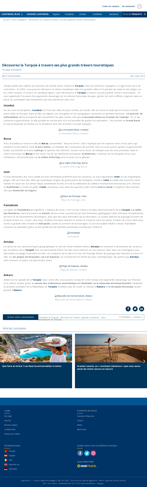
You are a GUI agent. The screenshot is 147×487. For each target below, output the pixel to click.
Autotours (114, 14)
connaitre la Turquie (49, 317)
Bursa (45, 143)
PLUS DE (132, 14)
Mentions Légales (11, 425)
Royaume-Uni (14, 464)
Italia (10, 460)
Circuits (82, 14)
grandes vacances (90, 317)
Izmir (117, 176)
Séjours (56, 14)
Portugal (12, 451)
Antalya (95, 246)
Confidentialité (10, 429)
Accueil (6, 19)
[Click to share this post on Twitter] (135, 308)
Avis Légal (8, 416)
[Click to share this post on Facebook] (128, 308)
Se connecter (129, 6)
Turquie (79, 85)
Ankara (101, 286)
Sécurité (7, 420)
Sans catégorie (19, 19)
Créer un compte (110, 6)
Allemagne (13, 469)
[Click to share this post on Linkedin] (141, 308)
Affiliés (79, 425)
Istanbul (37, 110)
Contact (80, 420)
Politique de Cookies (12, 434)
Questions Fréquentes (85, 416)
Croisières (69, 14)
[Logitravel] (87, 466)
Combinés (97, 14)
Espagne (12, 455)
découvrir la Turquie (70, 317)
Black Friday (81, 429)
